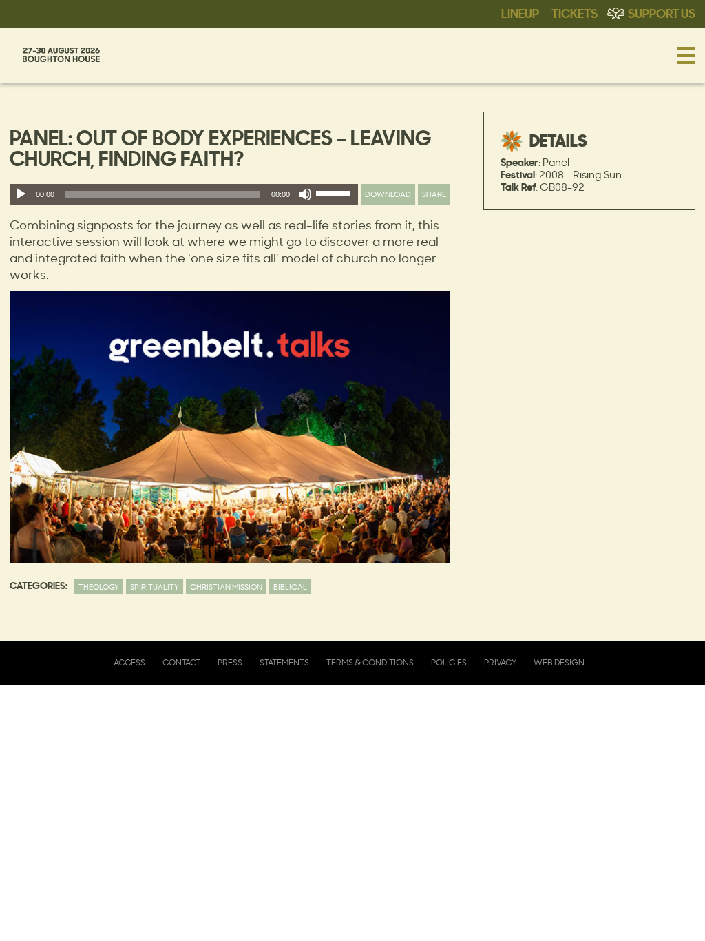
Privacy (500, 662)
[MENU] (686, 55)
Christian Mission (226, 586)
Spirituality (154, 586)
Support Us (661, 12)
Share (434, 194)
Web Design (559, 662)
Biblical (290, 586)
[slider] (335, 196)
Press (230, 662)
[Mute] (305, 194)
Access (129, 662)
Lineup (520, 12)
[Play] (21, 194)
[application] (184, 194)
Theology (98, 586)
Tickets (574, 12)
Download (388, 194)
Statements (284, 662)
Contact (181, 662)
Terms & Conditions (370, 662)
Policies (449, 662)
